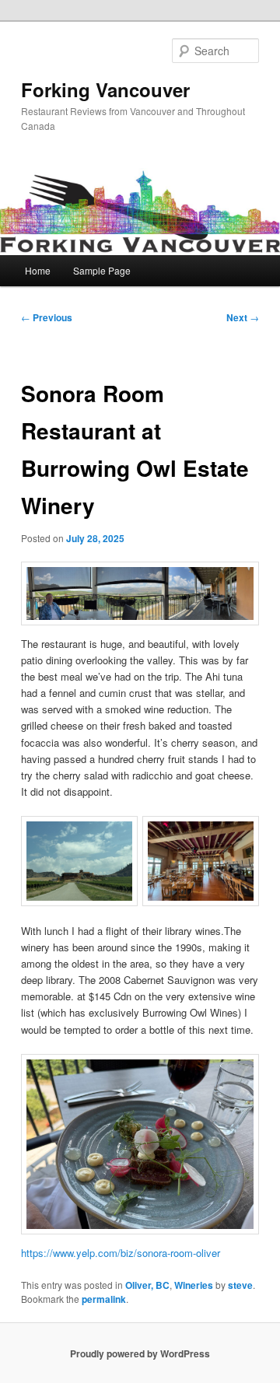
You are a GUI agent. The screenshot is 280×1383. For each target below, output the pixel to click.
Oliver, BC (147, 1285)
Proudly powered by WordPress (140, 1353)
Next (242, 317)
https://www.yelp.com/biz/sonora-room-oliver (120, 1252)
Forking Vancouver (105, 89)
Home (38, 270)
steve (240, 1285)
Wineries (193, 1285)
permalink (104, 1299)
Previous (46, 317)
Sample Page (102, 270)
